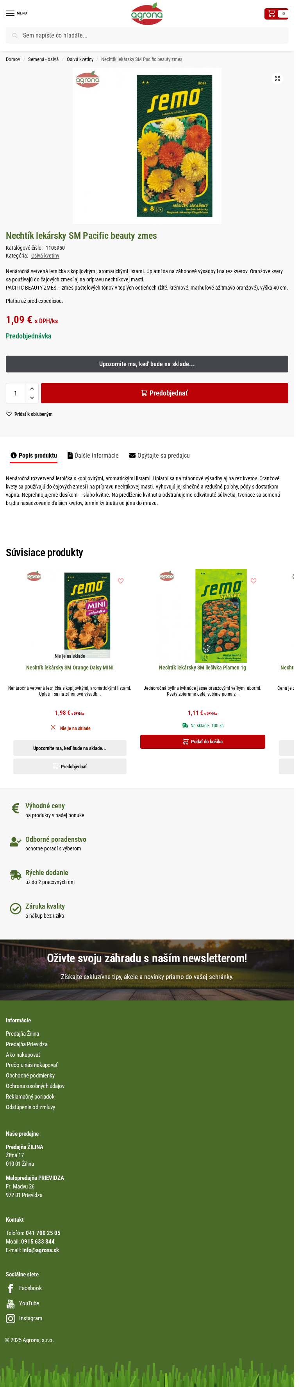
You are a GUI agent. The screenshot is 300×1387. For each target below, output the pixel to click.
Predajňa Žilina (22, 1034)
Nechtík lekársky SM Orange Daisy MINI (70, 667)
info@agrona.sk (40, 1250)
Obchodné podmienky (30, 1075)
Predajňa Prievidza (27, 1044)
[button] (276, 14)
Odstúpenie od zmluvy (30, 1107)
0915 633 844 (38, 1241)
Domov (13, 59)
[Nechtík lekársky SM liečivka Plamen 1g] (202, 616)
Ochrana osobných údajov (35, 1086)
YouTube (29, 1303)
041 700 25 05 (43, 1233)
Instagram (30, 1318)
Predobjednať (169, 393)
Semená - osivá (43, 59)
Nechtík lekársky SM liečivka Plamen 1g (202, 667)
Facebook (30, 1288)
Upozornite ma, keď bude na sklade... (70, 748)
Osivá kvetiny (80, 59)
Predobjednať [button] (74, 767)
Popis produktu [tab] (38, 455)
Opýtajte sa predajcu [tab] (164, 455)
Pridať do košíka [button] (207, 742)
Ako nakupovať (23, 1055)
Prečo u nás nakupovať (32, 1065)
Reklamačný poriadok (30, 1096)
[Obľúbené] (121, 581)
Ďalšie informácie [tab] (97, 455)
